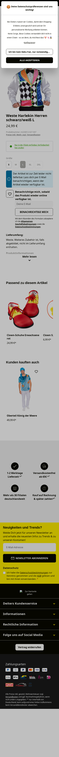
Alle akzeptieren (29, 60)
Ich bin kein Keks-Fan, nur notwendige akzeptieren (31, 51)
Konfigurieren (29, 43)
